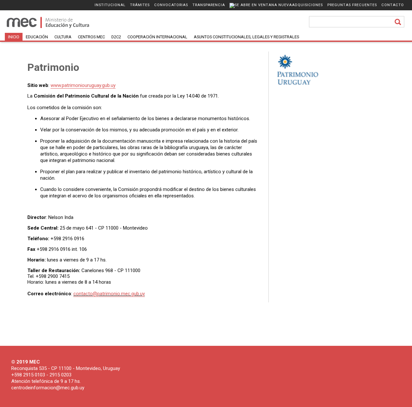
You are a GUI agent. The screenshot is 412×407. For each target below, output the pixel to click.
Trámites (140, 5)
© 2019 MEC (25, 362)
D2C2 (116, 36)
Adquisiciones (307, 5)
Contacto (392, 5)
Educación (37, 36)
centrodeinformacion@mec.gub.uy (47, 388)
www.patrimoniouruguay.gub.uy (83, 85)
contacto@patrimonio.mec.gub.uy (109, 294)
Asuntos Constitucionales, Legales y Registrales (246, 36)
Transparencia (208, 5)
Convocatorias (171, 5)
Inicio (13, 36)
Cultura (62, 36)
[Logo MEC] (48, 27)
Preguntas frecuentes (352, 5)
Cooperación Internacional (157, 36)
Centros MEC (91, 36)
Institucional (110, 5)
